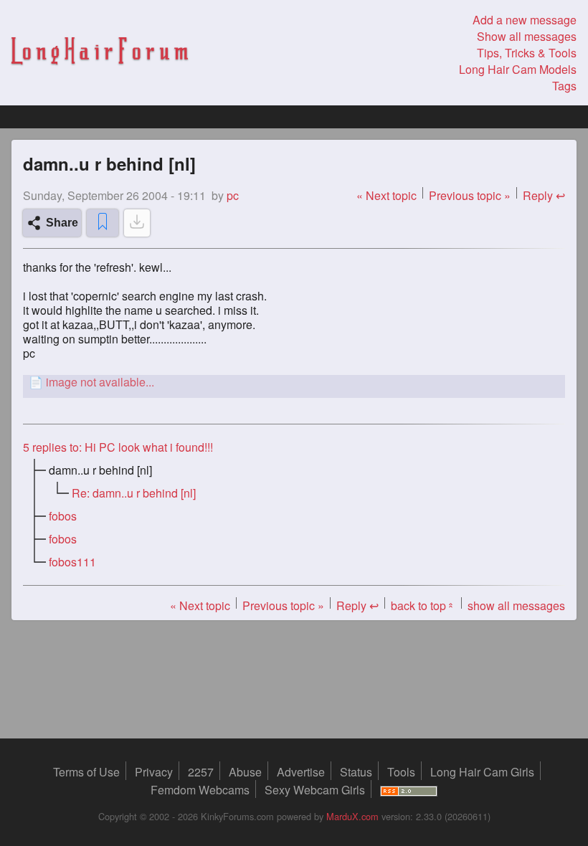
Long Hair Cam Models (518, 69)
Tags (564, 85)
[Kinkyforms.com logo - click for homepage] (99, 53)
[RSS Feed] (408, 789)
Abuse (245, 772)
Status (356, 772)
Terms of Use (86, 772)
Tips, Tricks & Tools (527, 52)
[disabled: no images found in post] (137, 223)
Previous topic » (470, 195)
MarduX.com (352, 816)
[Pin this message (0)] (102, 223)
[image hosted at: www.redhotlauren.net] (294, 382)
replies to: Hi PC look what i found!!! (118, 447)
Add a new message (525, 19)
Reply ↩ (544, 195)
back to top (423, 605)
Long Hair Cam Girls (482, 772)
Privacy (154, 772)
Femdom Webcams (200, 789)
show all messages (516, 605)
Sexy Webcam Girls (315, 789)
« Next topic (386, 195)
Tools (401, 772)
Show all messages (527, 36)
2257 (201, 772)
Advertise (301, 772)
